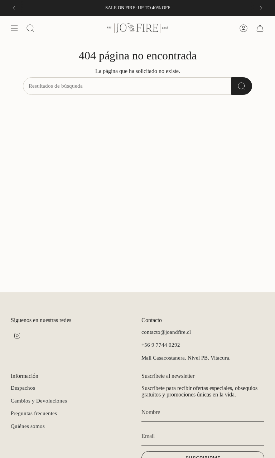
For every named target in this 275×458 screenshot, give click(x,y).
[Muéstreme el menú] (14, 28)
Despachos (23, 388)
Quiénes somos (28, 426)
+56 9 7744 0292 (160, 345)
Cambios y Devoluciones (39, 401)
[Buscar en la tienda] (241, 86)
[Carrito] (260, 28)
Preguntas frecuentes (34, 413)
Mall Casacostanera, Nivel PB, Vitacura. (186, 358)
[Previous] (14, 8)
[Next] (261, 8)
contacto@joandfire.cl (166, 332)
